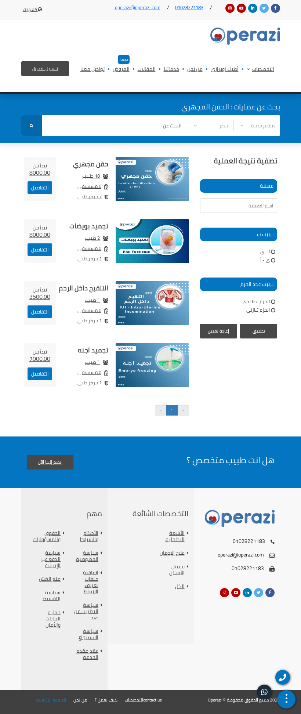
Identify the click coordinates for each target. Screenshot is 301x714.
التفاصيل (39, 187)
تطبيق (259, 331)
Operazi (215, 700)
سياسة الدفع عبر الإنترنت (51, 559)
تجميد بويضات (88, 226)
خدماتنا (171, 69)
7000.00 (39, 355)
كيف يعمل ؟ (106, 700)
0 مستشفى (89, 186)
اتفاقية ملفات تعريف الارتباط (90, 582)
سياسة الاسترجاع (88, 634)
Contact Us (152, 700)
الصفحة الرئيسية (51, 700)
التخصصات (263, 69)
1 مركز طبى (89, 258)
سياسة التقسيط (52, 596)
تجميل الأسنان (177, 569)
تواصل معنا (92, 69)
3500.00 (39, 293)
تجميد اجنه (93, 350)
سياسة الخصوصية (87, 556)
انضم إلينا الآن (50, 462)
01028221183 (189, 7)
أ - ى (265, 251)
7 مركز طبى (89, 196)
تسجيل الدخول (45, 68)
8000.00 (39, 169)
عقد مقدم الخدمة (87, 654)
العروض (121, 69)
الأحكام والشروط (89, 536)
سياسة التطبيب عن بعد (86, 611)
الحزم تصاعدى (256, 301)
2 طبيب (92, 237)
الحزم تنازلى (258, 310)
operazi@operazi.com (137, 7)
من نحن (195, 69)
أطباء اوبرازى (225, 69)
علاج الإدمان (172, 553)
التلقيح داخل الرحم (83, 288)
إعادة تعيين (218, 331)
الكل (180, 586)
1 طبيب (92, 300)
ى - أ (265, 260)
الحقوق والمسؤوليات (47, 536)
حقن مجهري (90, 164)
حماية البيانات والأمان (53, 618)
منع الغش (50, 579)
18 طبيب (91, 175)
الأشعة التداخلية (175, 536)
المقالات (147, 69)
